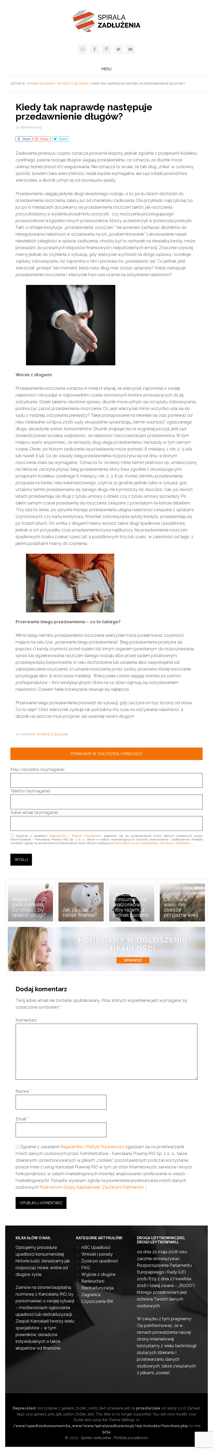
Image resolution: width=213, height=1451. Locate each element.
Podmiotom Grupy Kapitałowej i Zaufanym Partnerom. (91, 1187)
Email (22, 1119)
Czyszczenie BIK (97, 1301)
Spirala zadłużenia (106, 21)
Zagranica (91, 1294)
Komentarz (26, 1020)
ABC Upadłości (95, 1247)
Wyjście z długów (52, 734)
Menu (106, 69)
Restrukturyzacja (97, 1287)
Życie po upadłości (99, 1260)
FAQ (85, 1267)
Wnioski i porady (97, 1254)
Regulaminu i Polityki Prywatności (75, 836)
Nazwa (23, 1091)
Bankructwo (92, 1281)
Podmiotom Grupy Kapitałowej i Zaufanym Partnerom (152, 843)
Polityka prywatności (131, 1438)
